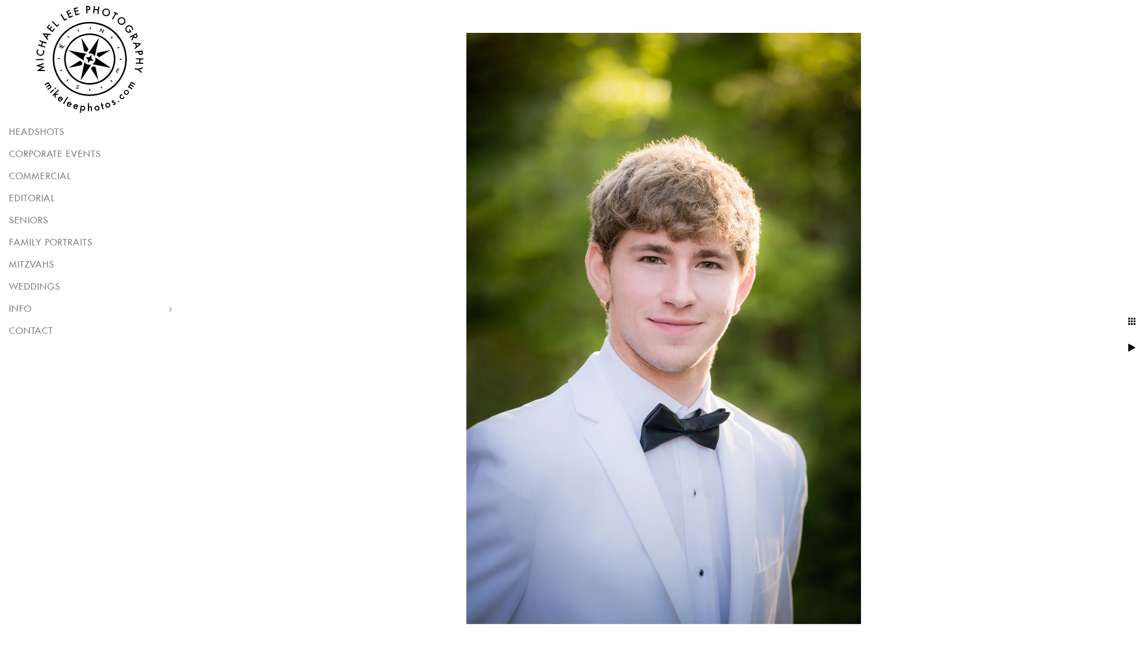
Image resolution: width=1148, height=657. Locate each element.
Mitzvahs (31, 265)
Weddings (34, 287)
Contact (31, 331)
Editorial (32, 199)
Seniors (28, 221)
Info (20, 309)
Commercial (40, 176)
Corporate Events (55, 154)
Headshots (37, 132)
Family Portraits (51, 243)
